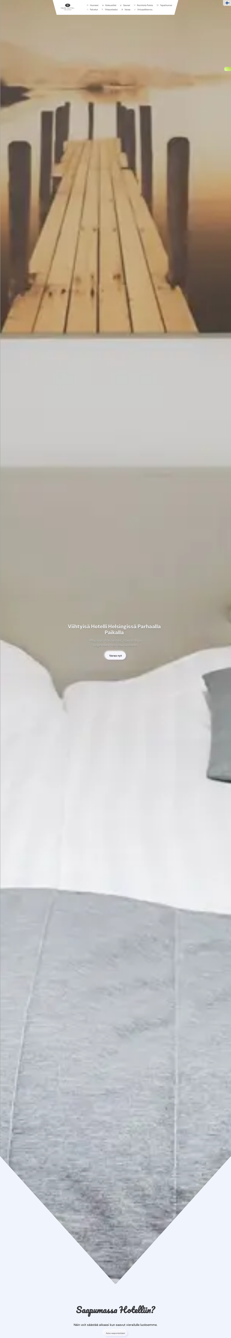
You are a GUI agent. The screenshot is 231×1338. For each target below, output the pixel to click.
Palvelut (94, 9)
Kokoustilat (110, 5)
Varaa (127, 9)
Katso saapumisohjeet (115, 1333)
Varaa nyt (115, 655)
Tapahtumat (166, 5)
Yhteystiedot (111, 9)
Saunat (126, 5)
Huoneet (94, 5)
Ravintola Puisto (145, 5)
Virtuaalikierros (144, 9)
